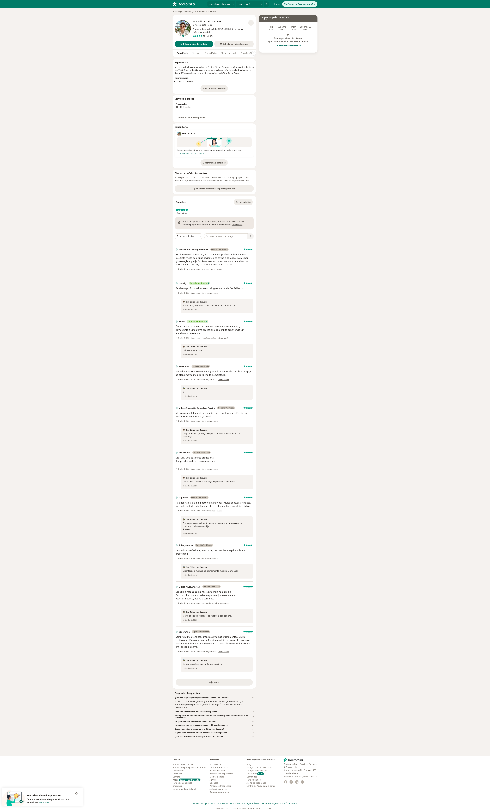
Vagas (186, 779)
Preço (249, 764)
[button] (194, 44)
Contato (176, 776)
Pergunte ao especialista (221, 773)
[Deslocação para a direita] (254, 53)
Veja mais (219, 683)
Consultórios (211, 53)
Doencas (214, 782)
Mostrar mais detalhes (215, 89)
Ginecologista (190, 11)
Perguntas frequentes (220, 786)
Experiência (182, 53)
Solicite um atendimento (288, 45)
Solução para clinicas (257, 770)
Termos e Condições (182, 782)
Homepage (177, 11)
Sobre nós (177, 773)
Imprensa (177, 786)
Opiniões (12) (247, 53)
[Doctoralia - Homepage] (189, 3)
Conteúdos (252, 776)
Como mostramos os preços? (191, 117)
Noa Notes (255, 773)
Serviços (196, 53)
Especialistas (216, 764)
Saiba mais (44, 802)
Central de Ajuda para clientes (261, 786)
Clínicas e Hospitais (219, 767)
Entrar (277, 4)
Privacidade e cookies (183, 764)
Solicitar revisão (216, 269)
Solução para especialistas (259, 767)
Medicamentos (217, 776)
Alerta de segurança (256, 782)
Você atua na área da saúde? (298, 4)
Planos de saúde (229, 53)
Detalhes (187, 107)
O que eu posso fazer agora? (191, 153)
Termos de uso (254, 779)
